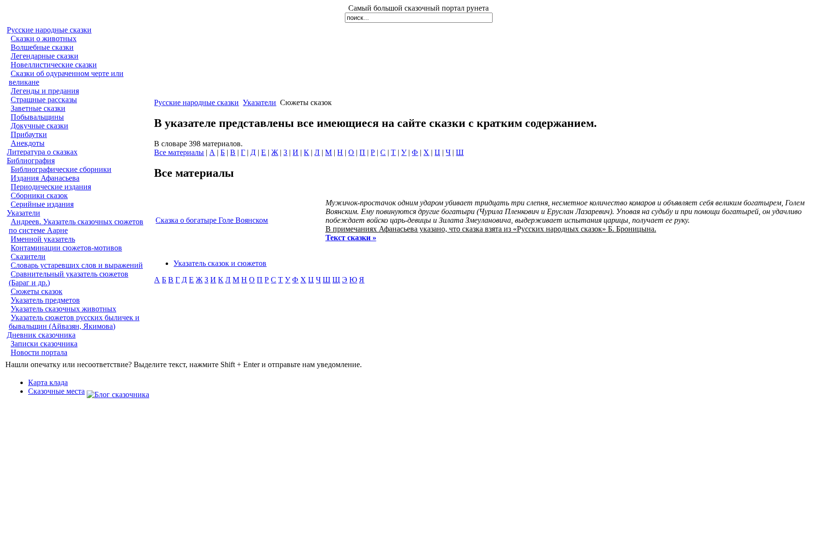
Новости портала (39, 352)
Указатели (23, 213)
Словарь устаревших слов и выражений (77, 265)
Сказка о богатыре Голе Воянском (211, 220)
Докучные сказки (39, 126)
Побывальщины (37, 117)
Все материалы (179, 152)
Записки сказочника (44, 344)
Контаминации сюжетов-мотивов (66, 248)
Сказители (28, 256)
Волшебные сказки (42, 47)
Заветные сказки (38, 108)
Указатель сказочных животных (63, 309)
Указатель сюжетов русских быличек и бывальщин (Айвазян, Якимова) (74, 321)
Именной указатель (43, 239)
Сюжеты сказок (36, 291)
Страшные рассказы (44, 99)
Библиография (31, 160)
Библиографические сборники (61, 169)
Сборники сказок (39, 195)
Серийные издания (42, 204)
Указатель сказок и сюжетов (219, 263)
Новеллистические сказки (54, 65)
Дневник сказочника (41, 335)
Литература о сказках (42, 152)
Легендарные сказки (44, 56)
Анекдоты (28, 143)
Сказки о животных (44, 38)
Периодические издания (51, 187)
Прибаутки (29, 134)
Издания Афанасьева (45, 178)
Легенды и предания (45, 91)
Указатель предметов (45, 300)
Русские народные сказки (49, 30)
